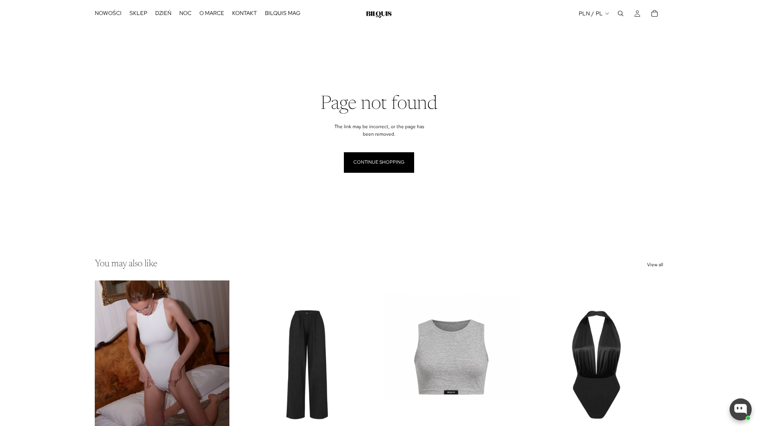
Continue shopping (379, 162)
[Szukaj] (620, 13)
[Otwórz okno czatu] (741, 409)
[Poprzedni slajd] (106, 364)
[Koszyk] (654, 13)
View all (655, 265)
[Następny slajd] (217, 364)
